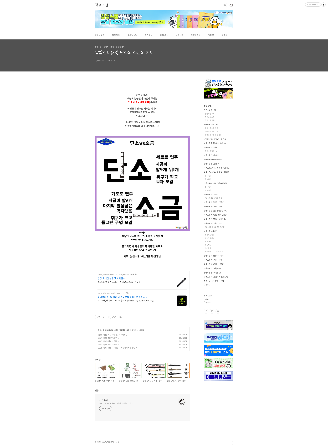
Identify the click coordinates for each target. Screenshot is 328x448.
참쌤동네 (207, 285)
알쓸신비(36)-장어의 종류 (107, 344)
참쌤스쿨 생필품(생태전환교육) (215, 210)
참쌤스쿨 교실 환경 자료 (213, 134)
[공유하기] (102, 317)
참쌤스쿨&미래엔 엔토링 (213, 159)
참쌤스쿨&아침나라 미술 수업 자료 (216, 168)
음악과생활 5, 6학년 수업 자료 (215, 139)
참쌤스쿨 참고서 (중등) (212, 268)
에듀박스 (164, 35)
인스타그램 (212, 311)
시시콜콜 (208, 248)
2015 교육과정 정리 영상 (213, 198)
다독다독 (116, 35)
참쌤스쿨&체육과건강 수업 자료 (215, 183)
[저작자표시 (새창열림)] (121, 317)
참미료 (211, 35)
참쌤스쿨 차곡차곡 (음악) (213, 260)
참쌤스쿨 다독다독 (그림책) (214, 202)
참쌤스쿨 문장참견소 (211, 163)
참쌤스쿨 (102, 5)
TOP (231, 443)
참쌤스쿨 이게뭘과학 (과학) (214, 255)
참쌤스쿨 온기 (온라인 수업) (214, 281)
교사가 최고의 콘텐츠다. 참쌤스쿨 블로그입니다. (117, 403)
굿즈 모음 (208, 241)
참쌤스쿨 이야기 (210, 110)
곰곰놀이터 (99, 35)
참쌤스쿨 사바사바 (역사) (213, 206)
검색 (225, 5)
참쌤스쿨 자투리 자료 (212, 131)
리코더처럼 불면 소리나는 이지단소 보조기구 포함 (119, 281)
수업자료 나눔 (209, 238)
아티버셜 (148, 35)
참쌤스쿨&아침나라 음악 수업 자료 (216, 172)
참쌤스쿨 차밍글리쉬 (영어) (214, 264)
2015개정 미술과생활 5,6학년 (215, 227)
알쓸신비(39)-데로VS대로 (107, 338)
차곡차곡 (179, 35)
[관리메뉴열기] (323, 4)
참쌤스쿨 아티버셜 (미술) (213, 223)
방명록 (224, 35)
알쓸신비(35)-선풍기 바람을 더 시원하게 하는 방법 (116, 347)
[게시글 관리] (105, 317)
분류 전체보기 (209, 105)
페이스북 (206, 311)
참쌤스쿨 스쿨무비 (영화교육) (215, 219)
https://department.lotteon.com (111, 293)
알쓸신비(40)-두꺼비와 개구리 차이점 (112, 334)
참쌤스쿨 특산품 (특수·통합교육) (216, 276)
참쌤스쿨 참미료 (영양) (212, 272)
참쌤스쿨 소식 (209, 117)
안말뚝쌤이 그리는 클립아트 (214, 251)
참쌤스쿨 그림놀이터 (211, 155)
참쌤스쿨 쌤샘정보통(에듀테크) (215, 215)
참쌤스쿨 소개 (209, 113)
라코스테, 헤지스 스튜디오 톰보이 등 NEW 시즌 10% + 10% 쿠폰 (126, 300)
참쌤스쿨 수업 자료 (211, 128)
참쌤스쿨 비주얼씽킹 (211, 194)
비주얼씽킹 (132, 35)
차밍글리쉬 (196, 35)
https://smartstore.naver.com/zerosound (115, 275)
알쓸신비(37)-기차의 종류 (107, 341)
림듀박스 (208, 245)
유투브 (218, 311)
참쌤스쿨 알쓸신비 (122, 330)
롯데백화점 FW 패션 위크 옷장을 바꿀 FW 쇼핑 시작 (122, 296)
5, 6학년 (208, 179)
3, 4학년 (208, 175)
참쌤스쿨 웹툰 (209, 120)
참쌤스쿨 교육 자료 (211, 124)
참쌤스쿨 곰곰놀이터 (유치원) (215, 143)
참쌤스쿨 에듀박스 (210, 231)
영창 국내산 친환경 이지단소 (111, 278)
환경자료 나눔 (209, 235)
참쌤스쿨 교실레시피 (105, 330)
